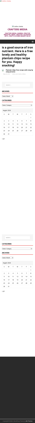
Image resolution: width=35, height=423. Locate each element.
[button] (32, 41)
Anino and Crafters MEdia (19, 74)
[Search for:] (18, 85)
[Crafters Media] (5, 1)
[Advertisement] (17, 12)
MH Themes (29, 421)
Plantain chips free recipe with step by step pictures (19, 71)
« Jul (3, 139)
